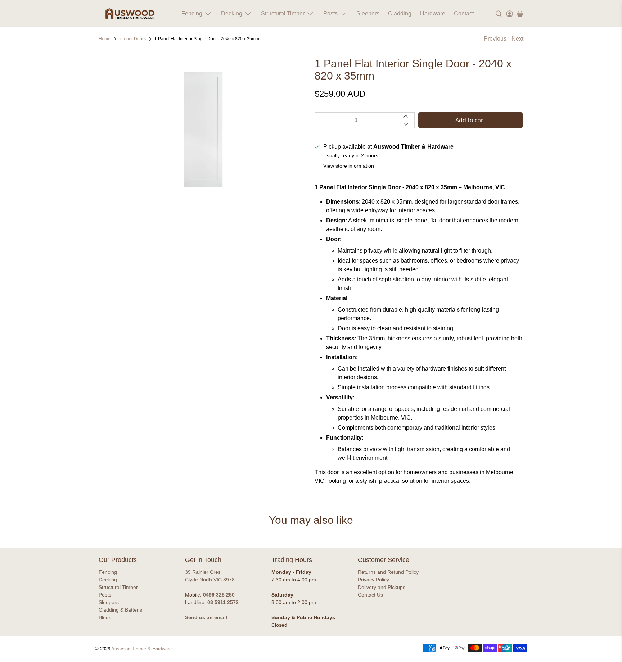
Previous (495, 39)
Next (517, 39)
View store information (348, 166)
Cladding (399, 13)
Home (105, 39)
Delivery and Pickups (381, 587)
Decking (231, 13)
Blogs (105, 617)
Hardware (432, 13)
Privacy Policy (373, 579)
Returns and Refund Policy (388, 572)
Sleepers (367, 13)
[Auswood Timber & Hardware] (130, 14)
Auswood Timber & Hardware (141, 649)
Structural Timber (283, 13)
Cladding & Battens (120, 610)
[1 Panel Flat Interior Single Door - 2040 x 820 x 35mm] (203, 129)
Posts (330, 13)
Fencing (191, 13)
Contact (464, 13)
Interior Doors (132, 39)
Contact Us (370, 595)
